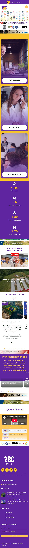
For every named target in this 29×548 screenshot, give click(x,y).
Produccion (12, 323)
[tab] (14, 431)
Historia (12, 321)
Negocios (8, 321)
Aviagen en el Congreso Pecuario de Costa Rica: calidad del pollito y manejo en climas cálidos (17, 501)
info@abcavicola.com (12, 484)
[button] (2, 260)
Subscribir (14, 536)
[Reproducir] (14, 260)
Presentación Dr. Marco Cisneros (16, 438)
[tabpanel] (14, 420)
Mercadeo (17, 321)
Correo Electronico (5, 528)
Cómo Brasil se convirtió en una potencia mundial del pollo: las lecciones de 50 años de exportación (17, 494)
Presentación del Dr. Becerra (16, 434)
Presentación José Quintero (15, 430)
